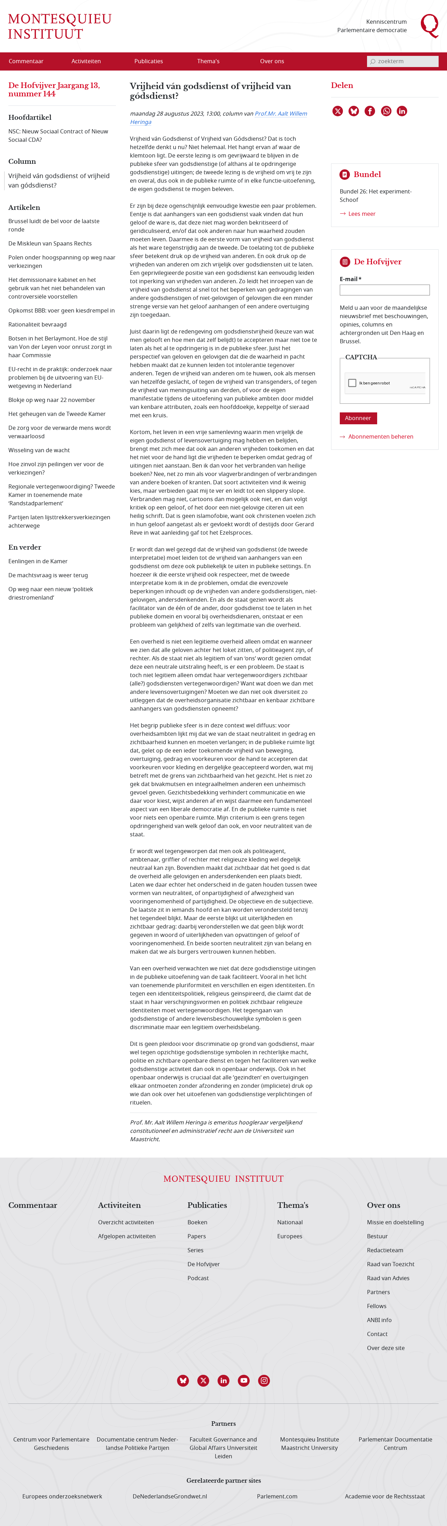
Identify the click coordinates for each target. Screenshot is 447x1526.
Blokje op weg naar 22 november (51, 400)
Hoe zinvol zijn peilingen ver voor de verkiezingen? (56, 468)
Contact (377, 1334)
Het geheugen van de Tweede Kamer (57, 414)
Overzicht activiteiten (126, 1222)
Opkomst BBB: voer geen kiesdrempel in (61, 311)
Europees (289, 1236)
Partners (378, 1292)
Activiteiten (119, 1206)
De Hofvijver (204, 1264)
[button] (183, 1381)
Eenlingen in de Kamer (38, 561)
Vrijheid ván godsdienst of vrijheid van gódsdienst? (59, 180)
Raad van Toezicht (391, 1264)
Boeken (197, 1222)
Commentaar (32, 1206)
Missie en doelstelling (395, 1222)
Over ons (383, 1206)
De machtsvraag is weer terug (48, 575)
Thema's (292, 1206)
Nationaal (290, 1222)
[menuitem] (30, 61)
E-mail (349, 279)
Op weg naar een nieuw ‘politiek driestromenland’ (50, 593)
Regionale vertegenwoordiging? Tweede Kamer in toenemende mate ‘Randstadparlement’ (61, 495)
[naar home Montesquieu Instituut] (59, 26)
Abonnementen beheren (381, 437)
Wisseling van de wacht (39, 450)
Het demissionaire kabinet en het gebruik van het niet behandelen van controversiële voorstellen (56, 288)
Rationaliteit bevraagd (37, 325)
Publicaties (207, 1206)
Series (196, 1250)
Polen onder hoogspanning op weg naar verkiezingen (62, 262)
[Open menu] (119, 62)
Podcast (198, 1278)
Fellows (377, 1306)
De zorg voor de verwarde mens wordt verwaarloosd (59, 432)
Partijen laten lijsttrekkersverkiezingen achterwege (59, 521)
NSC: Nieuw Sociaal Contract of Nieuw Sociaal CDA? (58, 135)
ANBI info (379, 1320)
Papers (197, 1236)
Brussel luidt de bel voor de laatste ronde (54, 225)
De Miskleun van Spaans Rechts (50, 244)
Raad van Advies (388, 1278)
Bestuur (377, 1236)
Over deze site (386, 1348)
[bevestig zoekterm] (373, 61)
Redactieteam (385, 1250)
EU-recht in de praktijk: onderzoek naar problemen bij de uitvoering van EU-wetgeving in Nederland (60, 377)
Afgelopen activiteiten (127, 1236)
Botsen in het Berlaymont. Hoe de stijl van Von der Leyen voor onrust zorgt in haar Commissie (60, 347)
